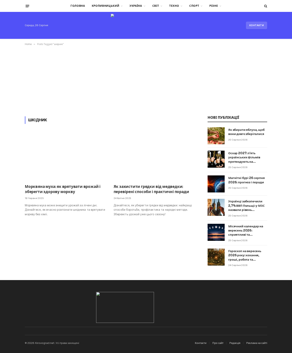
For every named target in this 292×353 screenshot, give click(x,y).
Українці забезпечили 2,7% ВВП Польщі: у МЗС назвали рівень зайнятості (246, 205)
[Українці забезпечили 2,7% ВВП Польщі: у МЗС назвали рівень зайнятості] (216, 207)
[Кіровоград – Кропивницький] (146, 25)
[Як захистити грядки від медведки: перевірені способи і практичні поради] (154, 156)
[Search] (265, 6)
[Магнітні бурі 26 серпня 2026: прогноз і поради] (216, 183)
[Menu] (27, 6)
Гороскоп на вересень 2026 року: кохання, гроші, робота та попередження (244, 255)
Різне (213, 6)
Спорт (194, 6)
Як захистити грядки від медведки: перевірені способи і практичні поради (151, 189)
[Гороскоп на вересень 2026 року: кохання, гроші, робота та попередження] (216, 257)
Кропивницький (105, 6)
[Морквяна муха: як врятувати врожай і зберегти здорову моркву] (65, 156)
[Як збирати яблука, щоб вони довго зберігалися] (216, 135)
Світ (155, 6)
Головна (78, 6)
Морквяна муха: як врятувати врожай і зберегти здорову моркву (63, 189)
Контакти (256, 25)
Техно (174, 6)
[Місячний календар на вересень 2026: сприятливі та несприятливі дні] (216, 232)
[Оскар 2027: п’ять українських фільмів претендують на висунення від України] (216, 159)
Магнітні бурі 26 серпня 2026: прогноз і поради (246, 180)
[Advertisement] (146, 80)
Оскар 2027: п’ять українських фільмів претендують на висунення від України (245, 157)
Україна (136, 6)
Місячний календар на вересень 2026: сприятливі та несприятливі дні (245, 230)
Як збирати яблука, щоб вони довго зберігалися (246, 132)
